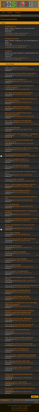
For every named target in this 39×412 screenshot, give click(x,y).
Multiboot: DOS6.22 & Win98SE (15, 252)
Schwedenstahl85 (19, 155)
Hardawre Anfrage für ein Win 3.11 (16, 159)
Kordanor (17, 175)
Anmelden (10, 12)
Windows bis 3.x (10, 26)
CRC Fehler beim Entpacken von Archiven (19, 93)
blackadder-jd (18, 362)
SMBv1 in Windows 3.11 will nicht (16, 67)
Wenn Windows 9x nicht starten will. (17, 361)
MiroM (16, 240)
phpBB (14, 405)
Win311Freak (10, 35)
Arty (16, 406)
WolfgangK (17, 122)
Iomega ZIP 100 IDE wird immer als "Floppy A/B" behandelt (21, 212)
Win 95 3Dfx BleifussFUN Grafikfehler (17, 154)
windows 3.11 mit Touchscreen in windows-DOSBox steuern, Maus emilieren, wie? (19, 311)
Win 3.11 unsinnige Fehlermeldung (17, 165)
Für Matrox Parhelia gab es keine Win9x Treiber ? (21, 219)
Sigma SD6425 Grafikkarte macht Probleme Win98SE (19, 278)
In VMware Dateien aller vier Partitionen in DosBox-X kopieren (19, 87)
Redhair (17, 298)
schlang (16, 94)
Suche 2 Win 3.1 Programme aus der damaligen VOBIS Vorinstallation (21, 303)
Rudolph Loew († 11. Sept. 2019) (15, 382)
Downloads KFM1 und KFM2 (14, 179)
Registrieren (18, 12)
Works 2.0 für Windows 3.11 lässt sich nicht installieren (19, 226)
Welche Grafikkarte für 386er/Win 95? (17, 290)
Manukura (17, 326)
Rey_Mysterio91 (19, 181)
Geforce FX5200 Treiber (13, 265)
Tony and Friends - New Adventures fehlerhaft (20, 355)
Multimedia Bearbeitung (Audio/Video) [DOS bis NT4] (21, 197)
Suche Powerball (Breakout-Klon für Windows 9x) (21, 285)
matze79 (17, 339)
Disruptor (17, 102)
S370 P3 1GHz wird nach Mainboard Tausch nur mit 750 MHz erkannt (21, 100)
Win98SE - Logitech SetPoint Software (17, 107)
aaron (16, 287)
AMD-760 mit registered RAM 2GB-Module (19, 338)
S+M (16, 160)
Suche (3, 12)
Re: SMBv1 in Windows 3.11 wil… (21, 33)
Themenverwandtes (8, 19)
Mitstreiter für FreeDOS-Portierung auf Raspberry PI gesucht (18, 114)
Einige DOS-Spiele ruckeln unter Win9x (18, 367)
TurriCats (17, 273)
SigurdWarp (17, 228)
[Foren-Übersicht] (19, 4)
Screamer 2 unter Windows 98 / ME (17, 296)
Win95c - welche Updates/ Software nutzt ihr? (20, 184)
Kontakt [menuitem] (36, 402)
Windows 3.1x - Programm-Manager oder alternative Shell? (19, 141)
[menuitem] (19, 400)
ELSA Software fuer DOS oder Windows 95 (19, 325)
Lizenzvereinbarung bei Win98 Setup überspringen (17, 330)
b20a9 (16, 292)
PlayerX (16, 314)
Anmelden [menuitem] (35, 10)
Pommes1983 (18, 116)
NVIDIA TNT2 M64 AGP (12, 128)
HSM (16, 234)
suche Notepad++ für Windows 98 (16, 271)
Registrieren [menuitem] (38, 10)
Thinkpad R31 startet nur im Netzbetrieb (19, 344)
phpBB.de (26, 408)
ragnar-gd (17, 377)
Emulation (8, 51)
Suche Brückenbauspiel (13, 246)
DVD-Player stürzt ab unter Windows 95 (18, 318)
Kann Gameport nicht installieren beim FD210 (20, 73)
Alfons (16, 149)
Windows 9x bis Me (12, 38)
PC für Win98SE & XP (12, 205)
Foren (5, 10)
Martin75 (17, 306)
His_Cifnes (17, 200)
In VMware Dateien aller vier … (20, 58)
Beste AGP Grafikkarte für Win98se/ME (18, 121)
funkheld (17, 383)
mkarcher (17, 81)
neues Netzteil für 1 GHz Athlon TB (16, 349)
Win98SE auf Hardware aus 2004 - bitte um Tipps (21, 148)
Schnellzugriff (2, 10)
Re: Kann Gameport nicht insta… (21, 45)
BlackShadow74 (19, 280)
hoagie (16, 320)
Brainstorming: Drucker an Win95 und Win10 (20, 239)
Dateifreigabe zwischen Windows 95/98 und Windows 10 (20, 389)
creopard (17, 108)
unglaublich (17, 186)
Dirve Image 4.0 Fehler (12, 233)
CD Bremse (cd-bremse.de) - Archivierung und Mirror (20, 172)
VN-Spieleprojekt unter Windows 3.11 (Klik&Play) (21, 134)
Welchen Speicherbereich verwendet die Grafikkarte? (18, 375)
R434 (8, 59)
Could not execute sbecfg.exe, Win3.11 (18, 190)
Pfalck (16, 214)
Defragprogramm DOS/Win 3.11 (16, 80)
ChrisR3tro (17, 135)
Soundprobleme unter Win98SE (16, 259)
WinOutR (17, 391)
